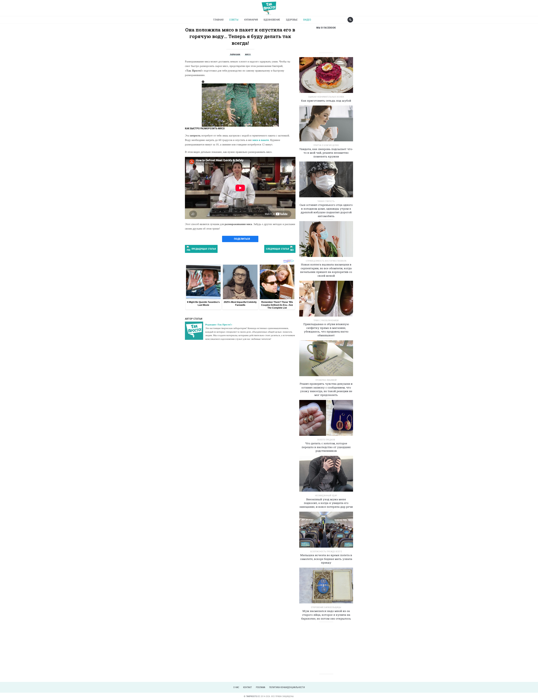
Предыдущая (204, 248)
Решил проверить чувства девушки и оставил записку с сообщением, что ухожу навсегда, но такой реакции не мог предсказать (326, 389)
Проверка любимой (326, 380)
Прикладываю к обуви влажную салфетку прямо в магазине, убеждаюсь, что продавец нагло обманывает (326, 329)
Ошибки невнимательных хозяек (326, 97)
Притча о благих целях (326, 145)
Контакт (247, 687)
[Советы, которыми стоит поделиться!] (269, 7)
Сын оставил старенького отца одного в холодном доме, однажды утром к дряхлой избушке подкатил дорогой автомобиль (326, 210)
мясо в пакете (260, 140)
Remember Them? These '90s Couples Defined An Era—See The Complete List (277, 305)
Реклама (260, 687)
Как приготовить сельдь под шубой (326, 100)
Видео (307, 19)
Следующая (277, 248)
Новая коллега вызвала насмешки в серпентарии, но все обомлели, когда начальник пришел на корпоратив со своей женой (326, 270)
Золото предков (326, 439)
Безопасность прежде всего (326, 551)
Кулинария (251, 19)
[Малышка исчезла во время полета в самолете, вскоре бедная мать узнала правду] (326, 530)
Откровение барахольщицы (326, 607)
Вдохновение (272, 19)
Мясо (248, 54)
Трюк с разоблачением (326, 320)
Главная (218, 19)
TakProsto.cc (253, 696)
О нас (236, 687)
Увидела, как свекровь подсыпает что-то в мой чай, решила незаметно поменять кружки (326, 152)
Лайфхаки (235, 54)
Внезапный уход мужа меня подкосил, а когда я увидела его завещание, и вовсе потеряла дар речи (326, 503)
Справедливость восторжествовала (326, 261)
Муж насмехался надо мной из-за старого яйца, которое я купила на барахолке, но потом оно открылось (326, 614)
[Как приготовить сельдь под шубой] (326, 76)
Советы (233, 19)
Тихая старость (326, 201)
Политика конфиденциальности (287, 687)
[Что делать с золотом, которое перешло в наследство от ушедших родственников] (326, 419)
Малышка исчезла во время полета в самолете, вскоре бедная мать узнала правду (326, 558)
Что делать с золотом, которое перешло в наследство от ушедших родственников (326, 447)
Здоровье (292, 19)
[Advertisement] (326, 647)
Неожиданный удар (326, 495)
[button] (203, 81)
